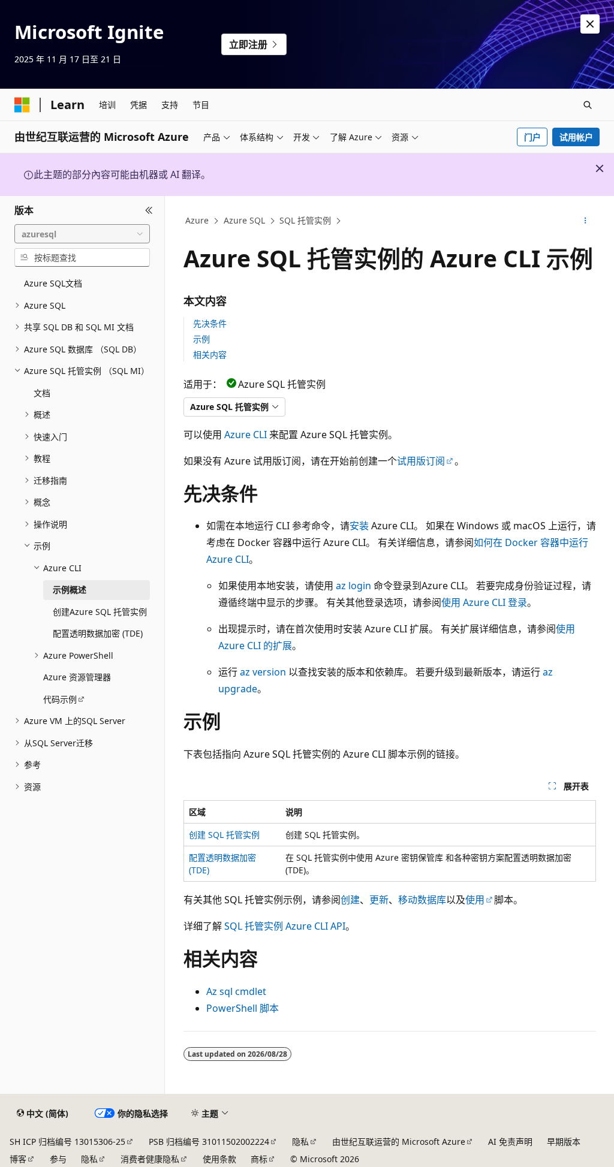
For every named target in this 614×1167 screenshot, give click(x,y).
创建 (350, 899)
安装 (359, 525)
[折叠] (149, 210)
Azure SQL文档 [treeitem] (53, 283)
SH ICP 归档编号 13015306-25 (67, 1141)
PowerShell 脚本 (242, 1008)
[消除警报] (590, 24)
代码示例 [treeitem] (60, 699)
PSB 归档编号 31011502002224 (209, 1141)
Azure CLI (245, 434)
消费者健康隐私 (150, 1159)
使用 (474, 899)
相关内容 (210, 354)
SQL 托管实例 (305, 220)
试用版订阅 (421, 461)
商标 (259, 1159)
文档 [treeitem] (42, 393)
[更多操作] (584, 221)
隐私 (300, 1141)
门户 (532, 137)
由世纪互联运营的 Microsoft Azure (398, 1141)
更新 (379, 899)
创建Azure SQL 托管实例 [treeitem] (100, 611)
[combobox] (82, 233)
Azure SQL (244, 220)
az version (263, 672)
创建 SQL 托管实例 (224, 834)
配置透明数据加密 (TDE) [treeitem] (98, 633)
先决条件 (210, 323)
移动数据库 (422, 899)
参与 (58, 1159)
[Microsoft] (22, 105)
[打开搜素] (588, 105)
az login (353, 585)
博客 (18, 1159)
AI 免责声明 (510, 1141)
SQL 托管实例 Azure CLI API (284, 926)
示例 (201, 339)
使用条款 (219, 1159)
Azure (197, 220)
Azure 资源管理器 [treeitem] (77, 677)
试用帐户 (576, 137)
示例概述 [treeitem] (69, 589)
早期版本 (563, 1141)
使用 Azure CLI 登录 (484, 602)
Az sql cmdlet (236, 991)
